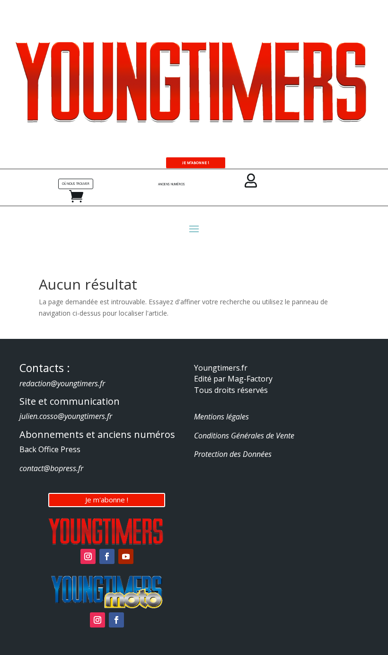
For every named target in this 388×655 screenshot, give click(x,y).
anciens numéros (171, 184)
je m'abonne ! (195, 162)
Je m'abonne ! (106, 499)
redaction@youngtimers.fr (62, 383)
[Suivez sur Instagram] (88, 556)
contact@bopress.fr (51, 468)
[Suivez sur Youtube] (125, 556)
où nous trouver (75, 184)
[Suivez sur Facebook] (107, 556)
